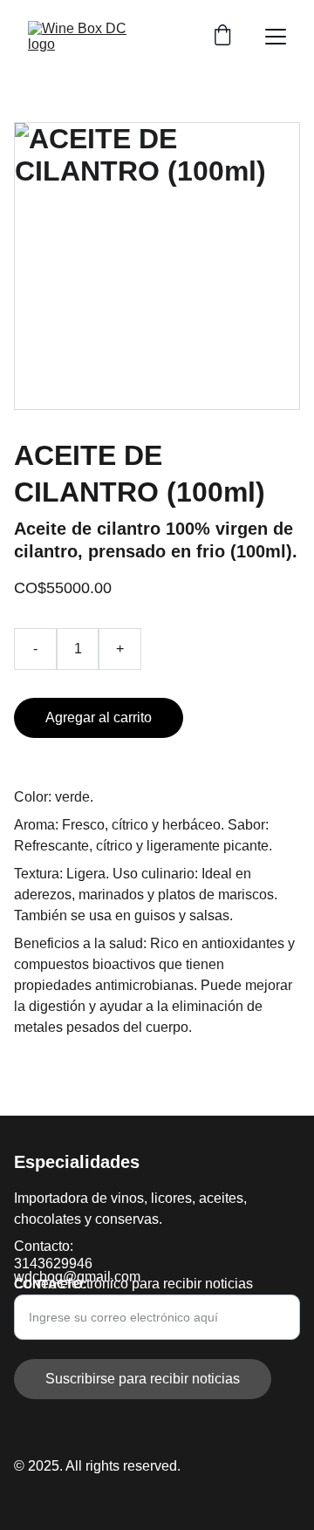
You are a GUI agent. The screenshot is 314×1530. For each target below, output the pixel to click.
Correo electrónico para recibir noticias (133, 1283)
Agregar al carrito (98, 717)
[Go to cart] (222, 37)
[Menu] (275, 36)
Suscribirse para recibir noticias (142, 1378)
